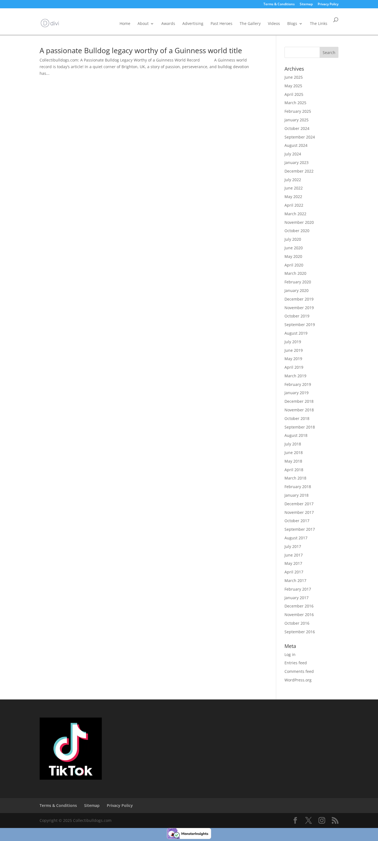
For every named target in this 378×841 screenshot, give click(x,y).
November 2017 (299, 512)
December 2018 (299, 401)
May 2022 (293, 196)
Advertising (192, 23)
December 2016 (299, 606)
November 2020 (299, 222)
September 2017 (299, 529)
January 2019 (296, 392)
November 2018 (299, 409)
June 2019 (293, 350)
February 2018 (297, 486)
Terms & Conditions (279, 4)
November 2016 (299, 614)
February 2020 (297, 281)
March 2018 (295, 478)
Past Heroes (221, 23)
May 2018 (293, 461)
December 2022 (299, 171)
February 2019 (297, 384)
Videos (274, 23)
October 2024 (296, 128)
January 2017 (296, 597)
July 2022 (292, 179)
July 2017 (292, 546)
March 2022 (295, 213)
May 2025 (293, 85)
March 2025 (295, 102)
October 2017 (296, 520)
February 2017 (297, 589)
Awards (168, 23)
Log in (290, 654)
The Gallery (250, 23)
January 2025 (296, 119)
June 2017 (293, 555)
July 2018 (292, 444)
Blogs (292, 23)
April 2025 (293, 94)
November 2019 (299, 307)
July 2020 (292, 239)
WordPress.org (298, 680)
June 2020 (293, 247)
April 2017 (293, 572)
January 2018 (296, 495)
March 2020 (295, 273)
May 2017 (293, 563)
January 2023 (296, 162)
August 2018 (295, 435)
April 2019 (293, 367)
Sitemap (306, 4)
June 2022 (293, 188)
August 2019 (295, 333)
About (143, 23)
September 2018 (299, 427)
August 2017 (295, 537)
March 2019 (295, 375)
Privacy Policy (328, 4)
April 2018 (293, 469)
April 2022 (293, 205)
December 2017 (299, 503)
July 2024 (292, 154)
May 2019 (293, 358)
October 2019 (296, 316)
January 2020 (296, 290)
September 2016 (299, 631)
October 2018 (296, 418)
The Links (318, 23)
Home (125, 23)
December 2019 (299, 299)
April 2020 (293, 265)
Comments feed (299, 671)
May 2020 (293, 256)
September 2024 (299, 137)
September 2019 (299, 324)
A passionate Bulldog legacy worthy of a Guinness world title (141, 50)
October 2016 (296, 623)
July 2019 (292, 341)
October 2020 (296, 230)
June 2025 (293, 77)
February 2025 (297, 111)
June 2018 (293, 452)
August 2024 (295, 145)
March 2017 (295, 580)
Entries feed (295, 662)
